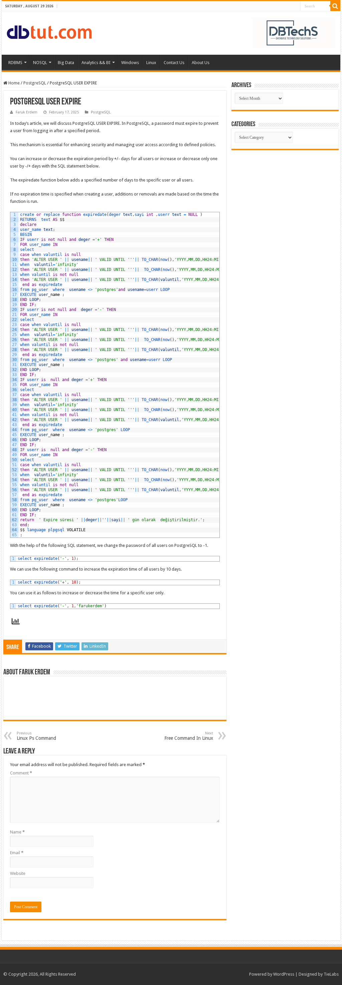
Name (17, 832)
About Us (200, 62)
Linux (151, 62)
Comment (21, 772)
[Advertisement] (285, 200)
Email (16, 852)
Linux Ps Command (36, 736)
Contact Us (174, 62)
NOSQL (40, 62)
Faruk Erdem (26, 112)
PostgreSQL (34, 82)
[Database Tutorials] (49, 31)
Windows (130, 62)
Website (17, 873)
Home (13, 82)
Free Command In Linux (188, 736)
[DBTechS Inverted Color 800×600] (293, 32)
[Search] (335, 6)
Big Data (66, 62)
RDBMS (15, 62)
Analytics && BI (96, 62)
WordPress (283, 974)
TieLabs (331, 974)
